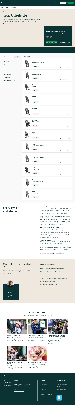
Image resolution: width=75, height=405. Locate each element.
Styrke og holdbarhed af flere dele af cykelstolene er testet (52, 271)
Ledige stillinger (44, 384)
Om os (42, 383)
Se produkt (35, 66)
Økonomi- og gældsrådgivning (46, 394)
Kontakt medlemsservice (19, 391)
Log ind (68, 42)
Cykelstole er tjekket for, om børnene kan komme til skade (52, 268)
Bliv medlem (63, 2)
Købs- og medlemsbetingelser (62, 386)
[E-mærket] (59, 398)
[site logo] (5, 3)
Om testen (13, 50)
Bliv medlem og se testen (51, 42)
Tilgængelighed (59, 388)
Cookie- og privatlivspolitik (61, 384)
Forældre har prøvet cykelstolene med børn (49, 275)
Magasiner (43, 388)
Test (2, 7)
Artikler (30, 50)
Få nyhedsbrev (44, 389)
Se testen (5, 50)
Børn (7, 7)
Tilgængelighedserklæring (61, 389)
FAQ (57, 383)
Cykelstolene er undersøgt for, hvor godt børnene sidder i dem (53, 278)
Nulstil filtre (17, 56)
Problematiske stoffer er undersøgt (47, 281)
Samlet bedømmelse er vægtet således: (48, 284)
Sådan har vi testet (22, 50)
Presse (42, 386)
